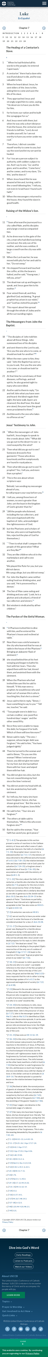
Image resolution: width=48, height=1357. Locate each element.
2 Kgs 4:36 (27, 1151)
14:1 (20, 1195)
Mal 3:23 (39, 973)
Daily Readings (23, 1255)
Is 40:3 (22, 1179)
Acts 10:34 (28, 896)
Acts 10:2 (11, 896)
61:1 (27, 1167)
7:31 (10, 1035)
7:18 (10, 962)
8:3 (13, 840)
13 (19, 37)
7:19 (10, 1163)
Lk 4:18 (11, 985)
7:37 (10, 1199)
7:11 (10, 926)
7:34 (10, 1191)
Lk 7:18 (18, 860)
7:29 (9, 1183)
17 (36, 37)
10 (7, 37)
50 (34, 869)
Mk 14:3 (23, 1199)
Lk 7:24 (18, 866)
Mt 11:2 (18, 1159)
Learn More (13, 1295)
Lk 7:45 (37, 1095)
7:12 (10, 1147)
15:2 (15, 1191)
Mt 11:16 (31, 1035)
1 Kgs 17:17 (21, 952)
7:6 (9, 916)
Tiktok (40, 1329)
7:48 (10, 1206)
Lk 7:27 (10, 1013)
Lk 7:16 (26, 958)
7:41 (10, 1105)
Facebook (14, 1329)
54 (20, 908)
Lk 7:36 (28, 869)
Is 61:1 (11, 860)
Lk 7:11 (24, 855)
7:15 (10, 1151)
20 (8, 41)
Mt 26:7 (16, 1199)
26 (22, 1143)
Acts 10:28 (38, 922)
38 (14, 1203)
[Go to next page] (43, 28)
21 (12, 41)
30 (14, 1005)
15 (27, 37)
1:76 (14, 1175)
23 (20, 41)
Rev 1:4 (23, 1163)
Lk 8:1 (14, 875)
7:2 (9, 912)
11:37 (15, 1195)
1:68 (15, 1155)
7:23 (10, 989)
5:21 (14, 1210)
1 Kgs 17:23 (18, 1151)
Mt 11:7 (18, 1171)
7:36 (10, 1039)
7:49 (10, 1210)
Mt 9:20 (20, 1206)
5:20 (14, 1206)
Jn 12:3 (19, 1203)
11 (11, 37)
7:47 (10, 1112)
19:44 (19, 1155)
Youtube (20, 1329)
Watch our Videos (23, 1266)
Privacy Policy (7, 1222)
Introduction (11, 33)
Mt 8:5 (40, 905)
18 (40, 37)
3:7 (16, 1183)
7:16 (10, 1155)
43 (12, 1135)
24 (24, 41)
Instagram (34, 1329)
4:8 (29, 1163)
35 (23, 866)
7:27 (10, 1179)
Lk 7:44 (36, 1098)
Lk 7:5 (15, 885)
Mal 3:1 (9, 1016)
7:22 (10, 1167)
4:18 (15, 1167)
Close (23, 1341)
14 (23, 37)
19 (4, 41)
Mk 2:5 (26, 1206)
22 (16, 41)
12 (15, 37)
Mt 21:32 (25, 1183)
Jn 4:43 (15, 908)
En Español (24, 18)
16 (32, 37)
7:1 (9, 840)
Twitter (7, 1329)
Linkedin (27, 1329)
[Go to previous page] (4, 28)
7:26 (9, 1175)
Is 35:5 (20, 1167)
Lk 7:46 (39, 1101)
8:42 (14, 1147)
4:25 (18, 1143)
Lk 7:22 (11, 943)
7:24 (10, 1005)
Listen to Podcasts (24, 1260)
